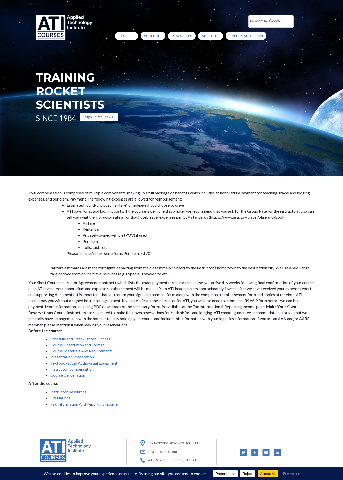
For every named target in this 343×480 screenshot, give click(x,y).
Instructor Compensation (72, 369)
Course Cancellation (67, 375)
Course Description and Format (77, 344)
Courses (126, 36)
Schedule (153, 36)
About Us (211, 36)
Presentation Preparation (72, 356)
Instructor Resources (68, 391)
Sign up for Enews (99, 117)
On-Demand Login (246, 36)
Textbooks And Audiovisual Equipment (83, 363)
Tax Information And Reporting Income (84, 404)
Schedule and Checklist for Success (80, 338)
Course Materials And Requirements (81, 350)
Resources (182, 36)
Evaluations (60, 397)
